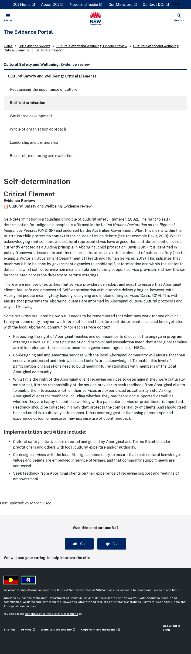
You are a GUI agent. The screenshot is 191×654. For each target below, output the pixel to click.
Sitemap (10, 629)
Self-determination (27, 103)
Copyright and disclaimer (101, 629)
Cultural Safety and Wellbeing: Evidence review (91, 46)
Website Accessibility (58, 629)
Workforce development (31, 116)
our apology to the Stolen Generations (53, 613)
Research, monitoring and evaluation (41, 156)
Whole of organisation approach (38, 129)
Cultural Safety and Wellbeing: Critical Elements (52, 76)
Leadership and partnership (34, 142)
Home (8, 46)
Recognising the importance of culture (43, 89)
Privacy (28, 629)
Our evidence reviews (34, 46)
